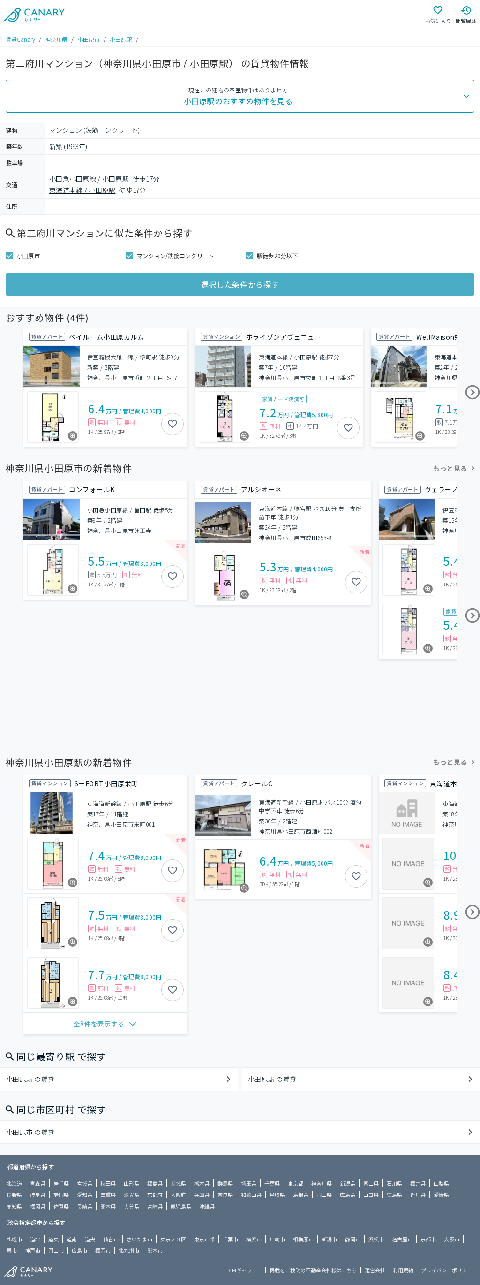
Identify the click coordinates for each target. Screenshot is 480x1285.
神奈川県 (56, 39)
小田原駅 (121, 39)
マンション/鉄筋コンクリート (175, 255)
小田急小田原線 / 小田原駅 (89, 178)
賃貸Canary (20, 39)
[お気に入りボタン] (172, 424)
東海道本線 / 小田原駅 (82, 190)
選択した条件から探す (240, 284)
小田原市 (88, 39)
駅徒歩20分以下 (277, 255)
